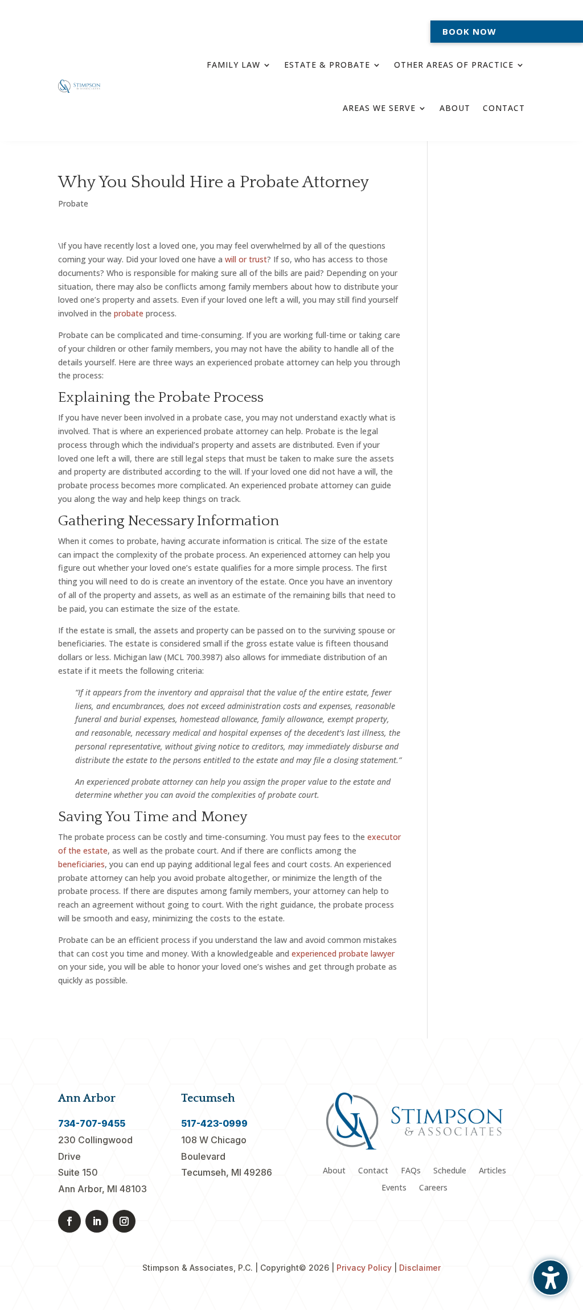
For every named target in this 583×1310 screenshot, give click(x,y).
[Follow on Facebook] (69, 1221)
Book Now (469, 31)
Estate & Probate (327, 64)
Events (394, 1188)
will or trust (246, 259)
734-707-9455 (91, 1123)
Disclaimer (420, 1267)
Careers (433, 1188)
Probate (73, 203)
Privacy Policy (364, 1267)
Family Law (233, 64)
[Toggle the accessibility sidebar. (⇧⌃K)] (550, 1277)
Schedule (449, 1171)
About (455, 107)
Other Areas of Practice (454, 64)
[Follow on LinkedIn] (96, 1221)
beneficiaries (81, 864)
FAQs (411, 1171)
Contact (504, 107)
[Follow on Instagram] (124, 1221)
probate (128, 313)
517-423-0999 (214, 1123)
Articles (492, 1171)
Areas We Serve (379, 107)
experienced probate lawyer (343, 953)
